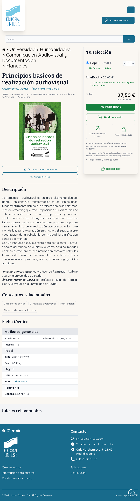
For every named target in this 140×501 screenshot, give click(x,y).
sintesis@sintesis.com (89, 438)
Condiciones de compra (17, 478)
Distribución (78, 473)
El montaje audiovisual (43, 303)
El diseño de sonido (15, 303)
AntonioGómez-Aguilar (15, 88)
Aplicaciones (79, 467)
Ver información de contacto (94, 444)
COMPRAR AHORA (110, 107)
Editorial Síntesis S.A (19, 495)
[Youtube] (18, 430)
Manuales (16, 66)
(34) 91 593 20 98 (86, 459)
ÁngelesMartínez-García (45, 88)
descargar (21, 381)
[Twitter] (13, 430)
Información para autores (18, 473)
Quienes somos (12, 467)
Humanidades (55, 49)
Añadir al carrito (113, 117)
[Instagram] (8, 430)
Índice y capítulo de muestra (42, 169)
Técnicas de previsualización (20, 310)
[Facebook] (3, 430)
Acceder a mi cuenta (120, 20)
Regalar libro (113, 168)
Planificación (67, 303)
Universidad (23, 49)
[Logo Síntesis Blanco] (11, 447)
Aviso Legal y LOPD (127, 495)
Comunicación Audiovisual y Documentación (34, 57)
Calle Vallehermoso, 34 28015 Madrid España (94, 451)
